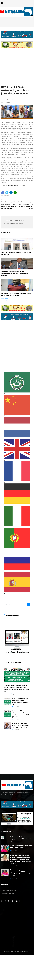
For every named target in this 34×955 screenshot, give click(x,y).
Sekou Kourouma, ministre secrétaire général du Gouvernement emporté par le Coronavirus (8, 204)
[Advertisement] (17, 65)
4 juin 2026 (15, 694)
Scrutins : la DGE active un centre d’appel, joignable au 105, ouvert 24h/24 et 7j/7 (20, 725)
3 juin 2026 (16, 706)
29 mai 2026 (14, 841)
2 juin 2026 (16, 719)
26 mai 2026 (14, 850)
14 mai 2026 (14, 878)
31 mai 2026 (16, 729)
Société (17, 99)
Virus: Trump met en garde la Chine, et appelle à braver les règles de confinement (25, 204)
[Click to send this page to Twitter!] (6, 192)
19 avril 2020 (6, 99)
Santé (12, 99)
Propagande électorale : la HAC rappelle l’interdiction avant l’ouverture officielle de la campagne (14, 273)
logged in (12, 223)
